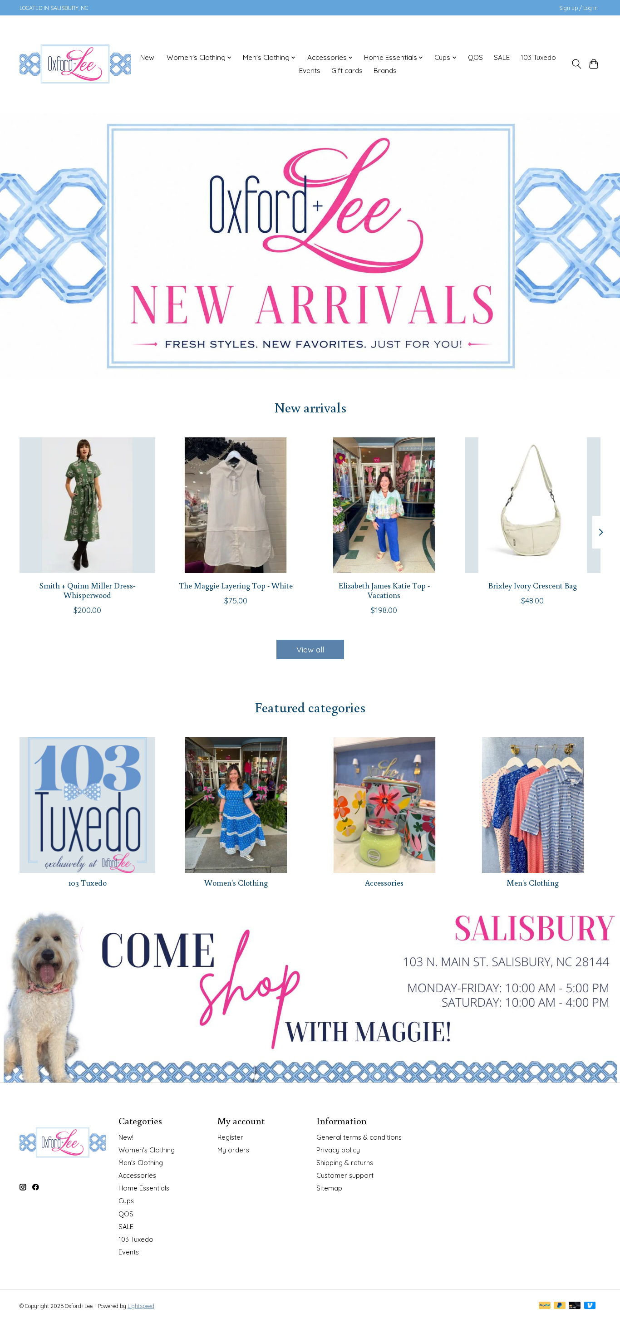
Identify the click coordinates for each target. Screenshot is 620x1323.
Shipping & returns (344, 1162)
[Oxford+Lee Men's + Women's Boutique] (75, 64)
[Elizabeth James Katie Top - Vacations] (384, 505)
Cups (126, 1200)
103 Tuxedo (538, 57)
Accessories (384, 882)
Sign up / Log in (578, 8)
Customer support (345, 1175)
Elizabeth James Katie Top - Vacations (384, 590)
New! (148, 57)
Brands (385, 70)
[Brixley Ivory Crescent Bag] (532, 505)
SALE (502, 57)
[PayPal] (545, 1306)
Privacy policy (338, 1150)
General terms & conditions (359, 1137)
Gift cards (347, 70)
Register (230, 1137)
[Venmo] (590, 1306)
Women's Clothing (236, 882)
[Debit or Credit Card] (575, 1306)
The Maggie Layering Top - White (236, 585)
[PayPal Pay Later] (560, 1306)
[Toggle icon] (576, 64)
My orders (233, 1150)
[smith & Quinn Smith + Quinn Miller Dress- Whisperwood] (87, 505)
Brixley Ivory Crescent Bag (532, 585)
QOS (475, 57)
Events (309, 70)
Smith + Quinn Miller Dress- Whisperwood (87, 590)
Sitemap (329, 1188)
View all (310, 649)
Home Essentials (143, 1188)
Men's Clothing (533, 882)
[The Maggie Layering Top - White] (236, 505)
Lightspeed (141, 1306)
